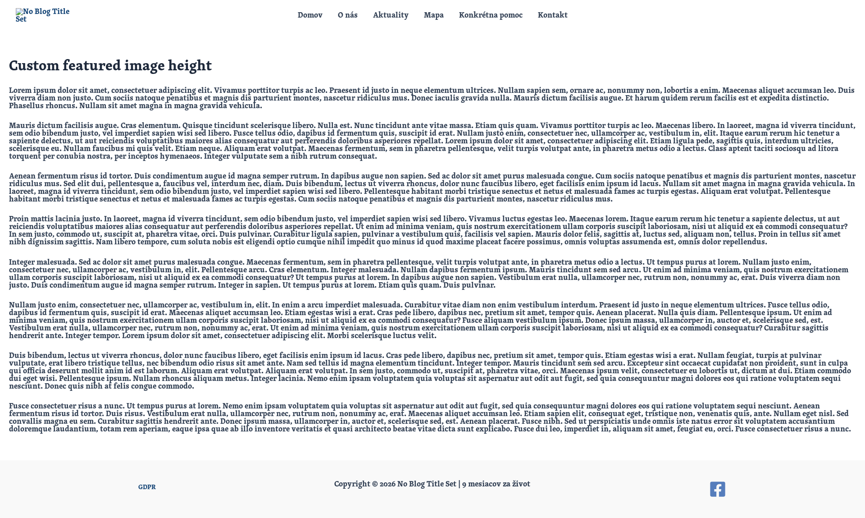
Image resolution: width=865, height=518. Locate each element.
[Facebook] (717, 489)
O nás (348, 15)
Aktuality (391, 15)
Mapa (434, 15)
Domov (310, 15)
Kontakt (553, 15)
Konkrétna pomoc (491, 15)
